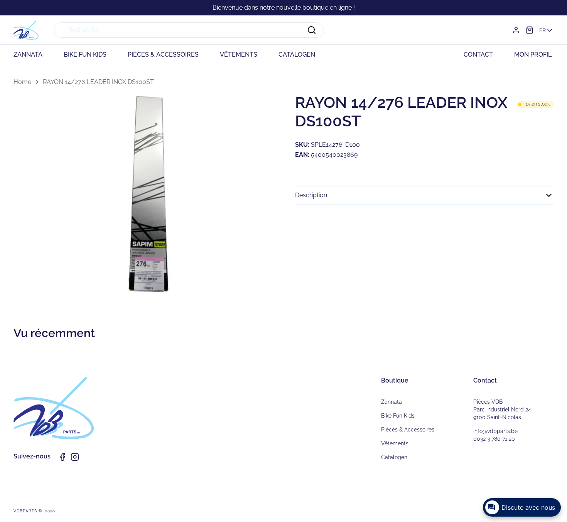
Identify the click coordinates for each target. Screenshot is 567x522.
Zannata (391, 402)
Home (22, 82)
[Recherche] (311, 30)
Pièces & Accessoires (407, 429)
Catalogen (394, 457)
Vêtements (394, 443)
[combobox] (189, 30)
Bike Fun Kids (398, 416)
